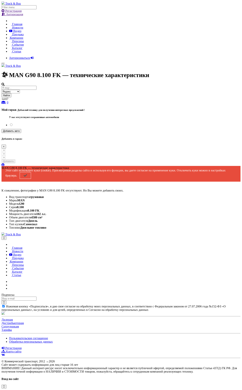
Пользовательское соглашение (28, 338)
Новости (17, 27)
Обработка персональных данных (31, 341)
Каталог (16, 48)
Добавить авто (11, 131)
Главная (16, 24)
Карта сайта (13, 351)
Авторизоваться (19, 57)
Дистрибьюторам (13, 323)
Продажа (17, 34)
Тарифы (7, 329)
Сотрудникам (10, 326)
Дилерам (7, 319)
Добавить (8, 161)
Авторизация (14, 14)
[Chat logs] (10, 281)
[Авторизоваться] (3, 164)
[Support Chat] (10, 285)
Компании (16, 37)
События (17, 44)
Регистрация (13, 11)
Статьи (16, 51)
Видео (16, 31)
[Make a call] (10, 288)
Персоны (17, 41)
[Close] (4, 238)
